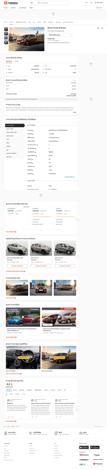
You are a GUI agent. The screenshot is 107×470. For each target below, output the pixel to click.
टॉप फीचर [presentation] (16, 61)
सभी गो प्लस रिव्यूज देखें (10, 421)
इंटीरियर (7, 143)
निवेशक (5, 457)
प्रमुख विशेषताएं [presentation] (9, 61)
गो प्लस (5, 22)
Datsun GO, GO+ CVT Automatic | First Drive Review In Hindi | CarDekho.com (22, 329)
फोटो (30, 22)
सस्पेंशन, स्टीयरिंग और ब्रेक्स (11, 132)
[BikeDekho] (84, 455)
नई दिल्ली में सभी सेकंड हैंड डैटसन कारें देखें (15, 271)
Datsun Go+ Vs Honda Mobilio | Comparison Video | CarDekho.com (57, 329)
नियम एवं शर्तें (6, 450)
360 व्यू (39, 22)
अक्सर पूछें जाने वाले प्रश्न (68, 22)
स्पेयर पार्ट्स (58, 22)
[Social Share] (102, 28)
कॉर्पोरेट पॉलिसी (6, 455)
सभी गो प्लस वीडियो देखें (10, 337)
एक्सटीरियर (8, 146)
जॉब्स (5, 448)
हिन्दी (86, 2)
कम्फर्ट (7, 139)
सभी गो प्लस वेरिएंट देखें (10, 231)
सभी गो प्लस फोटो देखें (10, 298)
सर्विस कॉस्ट (50, 22)
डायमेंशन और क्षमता (9, 136)
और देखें (74, 112)
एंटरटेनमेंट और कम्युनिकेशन (11, 153)
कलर (34, 22)
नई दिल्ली (56, 40)
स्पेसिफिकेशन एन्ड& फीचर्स (21, 22)
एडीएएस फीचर (9, 157)
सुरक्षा (7, 150)
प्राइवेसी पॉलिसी (7, 453)
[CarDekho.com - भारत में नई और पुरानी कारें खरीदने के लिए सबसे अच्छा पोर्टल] (11, 2)
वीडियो (44, 22)
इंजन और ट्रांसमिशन (10, 125)
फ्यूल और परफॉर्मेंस (9, 129)
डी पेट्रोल (11, 22)
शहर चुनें (99, 7)
